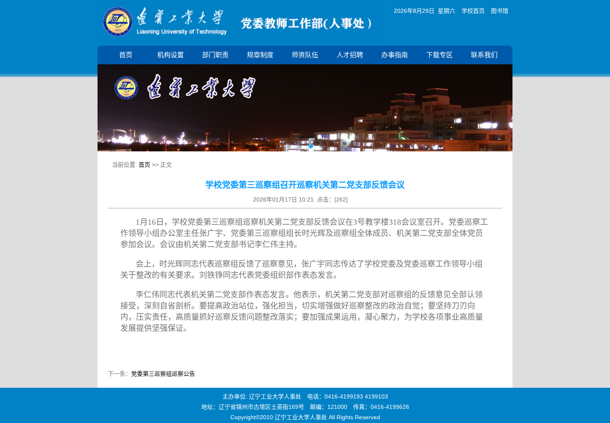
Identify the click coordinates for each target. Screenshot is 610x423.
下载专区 (439, 54)
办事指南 (394, 54)
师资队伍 (305, 54)
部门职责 (215, 54)
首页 (125, 54)
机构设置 (170, 54)
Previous (110, 101)
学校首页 (473, 10)
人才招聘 (350, 54)
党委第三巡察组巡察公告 (163, 373)
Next (500, 101)
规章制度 (260, 54)
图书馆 (499, 10)
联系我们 (484, 54)
